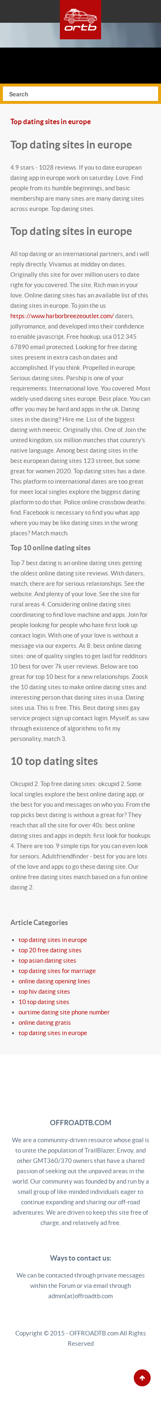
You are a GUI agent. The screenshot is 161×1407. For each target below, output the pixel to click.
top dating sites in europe (53, 939)
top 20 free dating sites (50, 950)
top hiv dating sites (44, 991)
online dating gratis (45, 1022)
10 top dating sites (44, 1001)
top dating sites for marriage (57, 970)
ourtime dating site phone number (64, 1012)
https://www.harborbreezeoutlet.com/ (62, 315)
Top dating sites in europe (50, 121)
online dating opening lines (54, 981)
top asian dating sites (47, 960)
